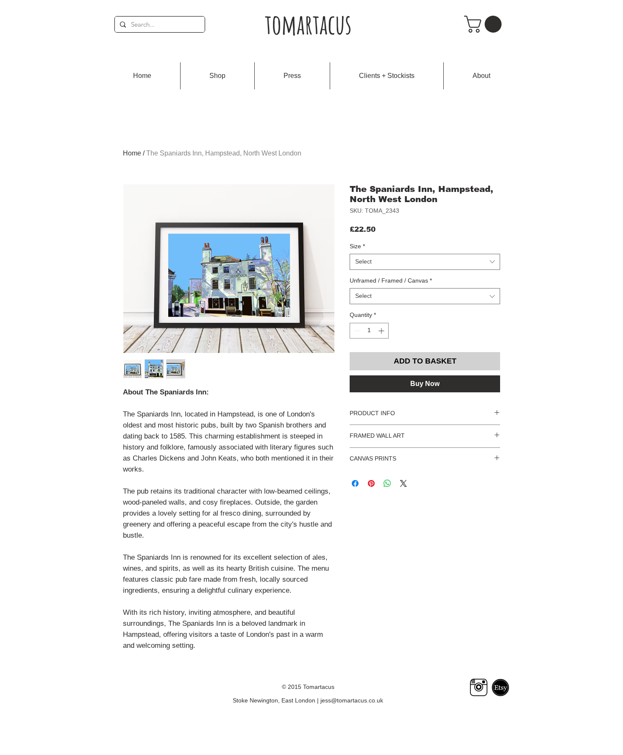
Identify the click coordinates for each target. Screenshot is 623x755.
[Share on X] (403, 483)
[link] (485, 24)
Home (132, 153)
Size (357, 246)
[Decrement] (356, 330)
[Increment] (382, 330)
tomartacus (308, 24)
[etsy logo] (500, 687)
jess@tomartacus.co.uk (351, 700)
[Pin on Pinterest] (371, 483)
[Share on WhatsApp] (387, 483)
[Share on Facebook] (355, 483)
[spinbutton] (369, 330)
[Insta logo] (478, 687)
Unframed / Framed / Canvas (391, 280)
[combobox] (425, 262)
